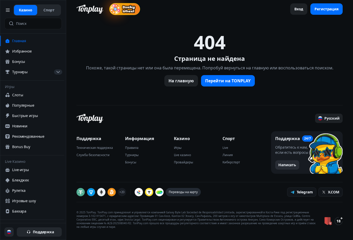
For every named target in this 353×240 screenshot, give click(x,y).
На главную (181, 81)
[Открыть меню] (7, 10)
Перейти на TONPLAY (228, 81)
